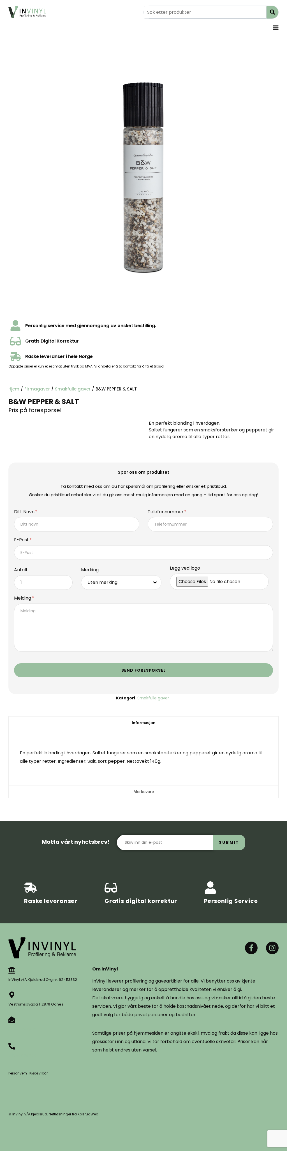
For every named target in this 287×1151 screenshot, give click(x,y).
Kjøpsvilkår (38, 1073)
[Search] (272, 12)
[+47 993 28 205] (11, 1046)
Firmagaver (37, 389)
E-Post (22, 540)
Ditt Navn (25, 512)
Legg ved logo (185, 568)
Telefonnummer (166, 512)
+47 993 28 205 (22, 1055)
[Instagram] (272, 948)
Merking (90, 570)
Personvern (17, 1073)
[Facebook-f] (251, 948)
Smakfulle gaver (73, 389)
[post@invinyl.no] (11, 1019)
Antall (20, 570)
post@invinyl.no (22, 1029)
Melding (23, 598)
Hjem (13, 389)
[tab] (143, 722)
